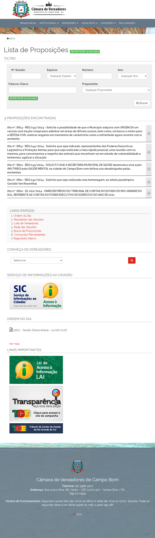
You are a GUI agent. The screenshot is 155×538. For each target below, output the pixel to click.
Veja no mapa (77, 493)
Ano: (120, 69)
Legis (78, 514)
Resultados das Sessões (29, 219)
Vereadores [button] (69, 23)
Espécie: (52, 69)
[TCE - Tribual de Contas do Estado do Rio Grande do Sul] (36, 427)
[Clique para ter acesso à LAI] (36, 369)
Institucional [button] (48, 23)
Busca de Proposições (27, 230)
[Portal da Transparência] (79, 403)
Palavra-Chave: (19, 83)
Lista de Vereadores (26, 223)
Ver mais (14, 343)
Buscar (143, 103)
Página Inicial (28, 23)
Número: (88, 69)
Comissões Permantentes (29, 234)
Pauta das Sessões (25, 227)
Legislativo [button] (88, 23)
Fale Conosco (127, 23)
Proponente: (90, 83)
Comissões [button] (107, 23)
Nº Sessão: (18, 69)
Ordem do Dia (22, 215)
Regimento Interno (25, 238)
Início (12, 38)
